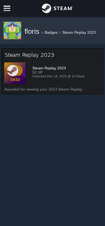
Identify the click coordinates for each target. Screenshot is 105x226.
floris (32, 31)
